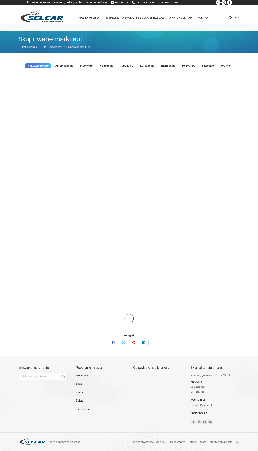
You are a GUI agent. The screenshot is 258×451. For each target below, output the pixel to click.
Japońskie (126, 65)
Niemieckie (168, 65)
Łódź (79, 383)
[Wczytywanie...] (129, 318)
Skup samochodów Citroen (190, 168)
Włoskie (226, 65)
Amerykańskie (64, 65)
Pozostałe (188, 65)
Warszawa (82, 375)
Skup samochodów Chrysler (119, 173)
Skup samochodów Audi (119, 117)
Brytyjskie (86, 65)
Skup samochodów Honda (190, 225)
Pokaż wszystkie (38, 65)
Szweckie (208, 65)
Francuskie (106, 65)
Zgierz (80, 400)
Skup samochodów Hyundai (47, 286)
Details (47, 106)
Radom (80, 392)
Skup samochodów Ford (118, 230)
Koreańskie (147, 65)
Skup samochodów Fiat (46, 230)
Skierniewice (83, 409)
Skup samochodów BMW (190, 117)
